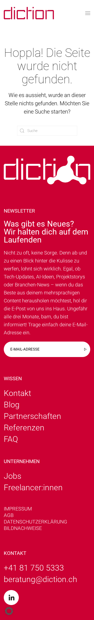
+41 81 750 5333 (34, 568)
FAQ (11, 439)
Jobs (12, 476)
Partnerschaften (32, 416)
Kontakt (17, 393)
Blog (12, 404)
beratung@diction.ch (40, 579)
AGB (9, 515)
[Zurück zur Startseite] (29, 13)
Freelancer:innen (33, 487)
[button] (87, 13)
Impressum (18, 509)
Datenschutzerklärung (35, 522)
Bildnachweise (23, 528)
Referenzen (24, 427)
